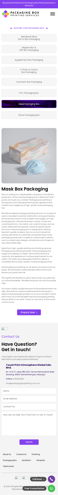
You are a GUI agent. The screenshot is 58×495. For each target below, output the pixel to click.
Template (40, 460)
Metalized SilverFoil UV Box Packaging (29, 38)
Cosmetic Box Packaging (29, 81)
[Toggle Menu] (52, 13)
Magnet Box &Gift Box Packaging (29, 49)
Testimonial (8, 466)
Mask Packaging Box (29, 103)
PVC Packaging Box (29, 92)
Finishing (36, 454)
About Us (7, 454)
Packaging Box (10, 460)
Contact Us (21, 454)
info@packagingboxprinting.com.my (23, 383)
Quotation (26, 460)
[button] (29, 312)
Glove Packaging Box (29, 115)
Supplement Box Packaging (29, 59)
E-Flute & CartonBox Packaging (29, 71)
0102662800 (18, 379)
